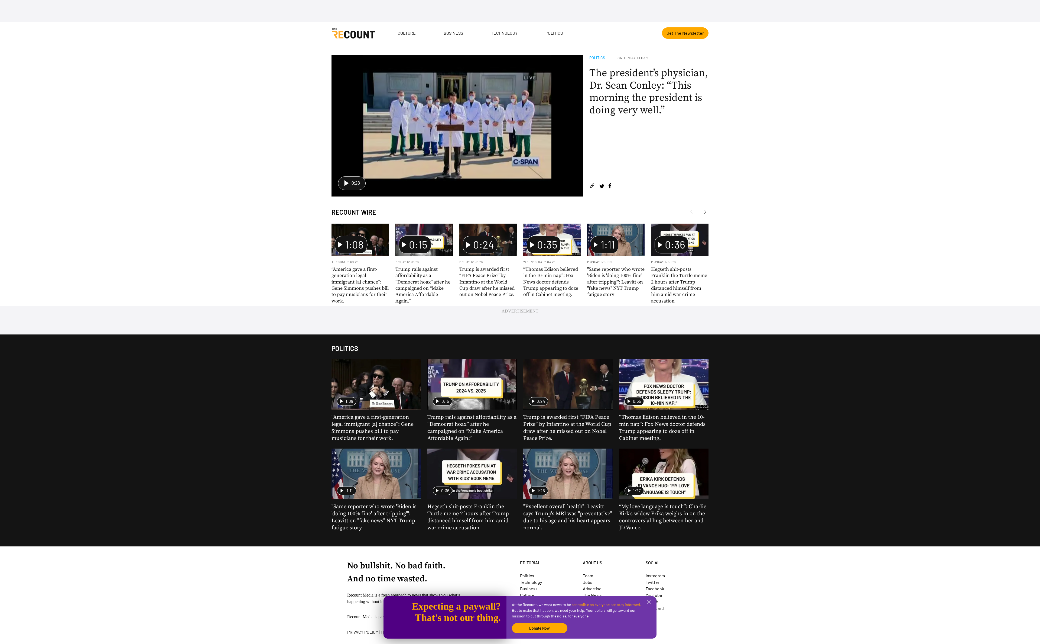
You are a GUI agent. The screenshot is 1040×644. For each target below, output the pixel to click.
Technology (504, 33)
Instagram (655, 575)
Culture (407, 33)
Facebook (655, 588)
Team (588, 575)
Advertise (592, 588)
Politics (554, 33)
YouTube (654, 595)
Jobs (587, 582)
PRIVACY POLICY (362, 632)
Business (453, 33)
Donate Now (539, 628)
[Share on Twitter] (601, 186)
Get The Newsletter (685, 33)
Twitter (652, 582)
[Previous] (703, 212)
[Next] (693, 212)
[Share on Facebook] (610, 186)
